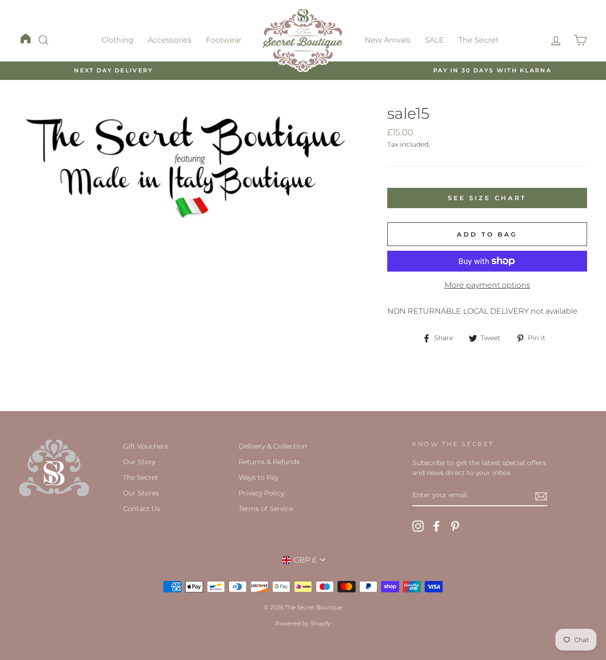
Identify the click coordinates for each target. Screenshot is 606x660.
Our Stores (141, 493)
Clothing (117, 39)
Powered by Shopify (303, 623)
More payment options (487, 285)
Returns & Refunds (269, 462)
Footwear (223, 39)
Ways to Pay (258, 477)
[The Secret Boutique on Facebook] (436, 526)
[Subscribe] (541, 496)
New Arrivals (387, 39)
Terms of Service (266, 508)
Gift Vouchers (145, 446)
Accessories (170, 39)
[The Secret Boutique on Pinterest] (455, 526)
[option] (113, 70)
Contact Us (141, 508)
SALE (434, 39)
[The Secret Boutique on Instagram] (418, 526)
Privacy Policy (261, 493)
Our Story (139, 462)
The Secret (478, 39)
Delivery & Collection (273, 446)
